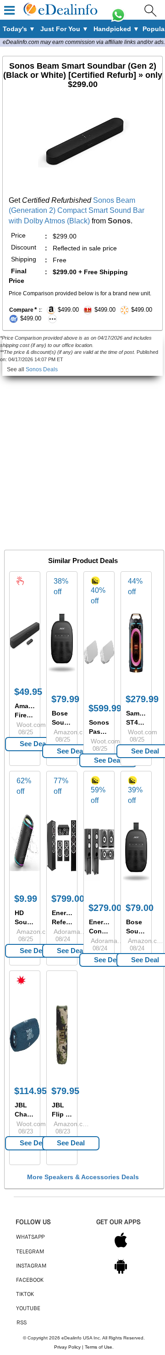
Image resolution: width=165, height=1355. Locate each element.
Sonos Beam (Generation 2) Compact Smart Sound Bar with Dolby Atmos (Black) (76, 210)
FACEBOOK (30, 1280)
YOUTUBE (28, 1309)
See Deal (34, 744)
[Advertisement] (82, 458)
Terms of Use (98, 1347)
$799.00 (67, 899)
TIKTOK (25, 1294)
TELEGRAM (30, 1252)
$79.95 (65, 1091)
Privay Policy (67, 1347)
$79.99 (65, 699)
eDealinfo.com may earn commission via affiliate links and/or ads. (84, 42)
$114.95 (30, 1091)
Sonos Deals (42, 369)
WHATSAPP (30, 1237)
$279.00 (104, 908)
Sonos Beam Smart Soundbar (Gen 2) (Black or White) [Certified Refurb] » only (82, 75)
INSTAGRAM (31, 1266)
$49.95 (28, 692)
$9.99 (25, 899)
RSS (21, 1323)
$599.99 (104, 708)
